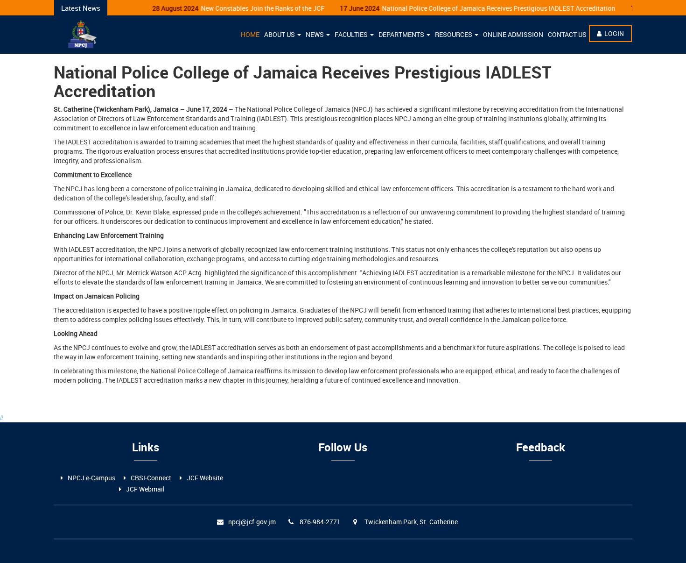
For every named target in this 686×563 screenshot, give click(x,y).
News (315, 34)
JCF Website (205, 477)
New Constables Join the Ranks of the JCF (231, 8)
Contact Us (567, 34)
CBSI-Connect (151, 477)
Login (614, 33)
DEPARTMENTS (402, 34)
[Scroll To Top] (1, 417)
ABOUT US (280, 34)
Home (250, 34)
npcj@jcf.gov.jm (252, 521)
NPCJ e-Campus (91, 477)
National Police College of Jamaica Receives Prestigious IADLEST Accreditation (470, 8)
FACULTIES (352, 34)
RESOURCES (454, 34)
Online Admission (513, 34)
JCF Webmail (145, 489)
